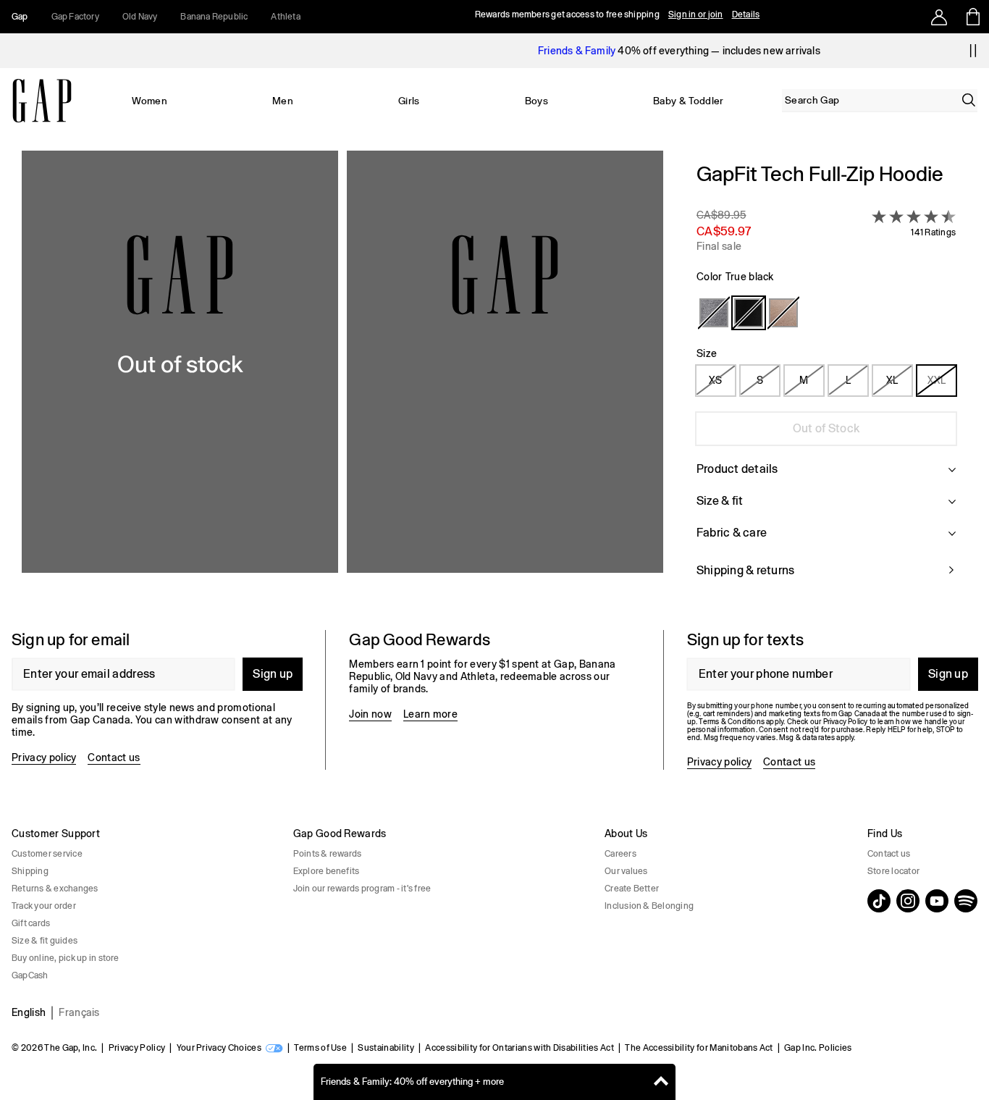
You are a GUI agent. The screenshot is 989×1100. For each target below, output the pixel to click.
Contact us (114, 757)
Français (79, 1012)
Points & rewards (327, 854)
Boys (536, 100)
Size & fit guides (44, 941)
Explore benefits (326, 871)
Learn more (430, 714)
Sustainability (385, 1048)
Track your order (44, 906)
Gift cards (31, 923)
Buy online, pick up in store (65, 958)
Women (149, 100)
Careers (620, 854)
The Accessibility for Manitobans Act (699, 1048)
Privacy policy (44, 757)
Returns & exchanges (55, 888)
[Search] (968, 100)
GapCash (30, 975)
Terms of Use (320, 1048)
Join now (370, 714)
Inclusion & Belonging (649, 906)
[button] (342, 379)
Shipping (30, 871)
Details (746, 14)
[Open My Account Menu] (939, 16)
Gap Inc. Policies (817, 1048)
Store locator (893, 871)
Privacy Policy (137, 1048)
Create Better (632, 888)
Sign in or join (695, 14)
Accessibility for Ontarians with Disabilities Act (519, 1048)
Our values (626, 871)
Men (282, 100)
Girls (409, 100)
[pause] (973, 50)
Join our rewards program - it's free (362, 888)
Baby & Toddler (688, 100)
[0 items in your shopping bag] (972, 16)
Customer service (47, 854)
